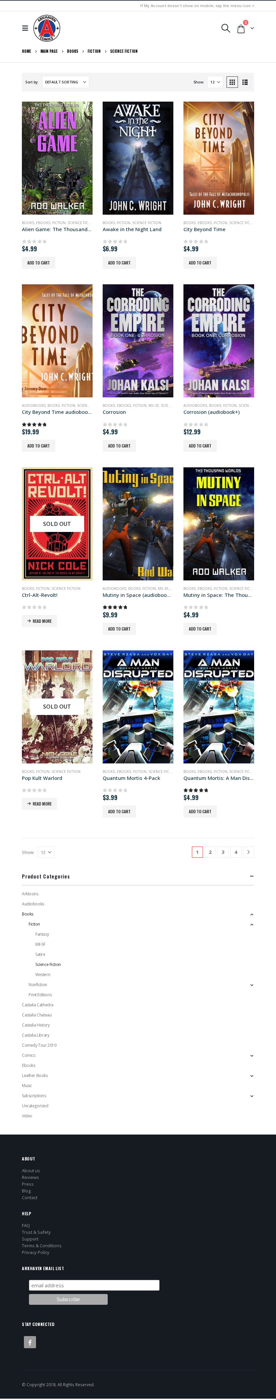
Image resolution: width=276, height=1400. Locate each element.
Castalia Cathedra (38, 1005)
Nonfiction (38, 985)
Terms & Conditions (42, 1246)
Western (42, 974)
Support (30, 1239)
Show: (199, 81)
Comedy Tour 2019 (39, 1045)
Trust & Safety (36, 1232)
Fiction (59, 222)
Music (27, 1085)
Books (28, 222)
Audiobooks (33, 405)
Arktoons (30, 894)
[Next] (248, 852)
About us (31, 1171)
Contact (29, 1197)
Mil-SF (153, 405)
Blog (26, 1191)
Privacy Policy (35, 1252)
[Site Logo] (46, 28)
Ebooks (43, 222)
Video (27, 1116)
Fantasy (42, 934)
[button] (27, 28)
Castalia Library (35, 1035)
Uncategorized (35, 1106)
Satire (40, 954)
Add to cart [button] (38, 262)
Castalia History (35, 1025)
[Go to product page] (57, 158)
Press (28, 1184)
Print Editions (40, 995)
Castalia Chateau (36, 1015)
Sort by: (32, 81)
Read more (42, 621)
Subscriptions (34, 1096)
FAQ (26, 1225)
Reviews (30, 1177)
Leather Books (35, 1075)
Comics (28, 1055)
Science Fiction (82, 222)
